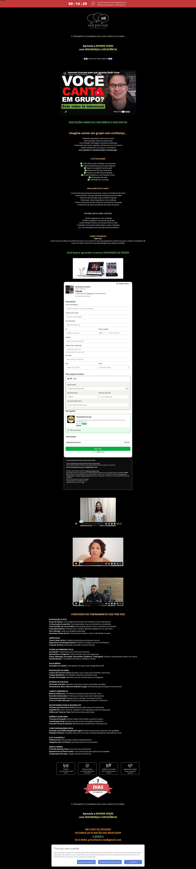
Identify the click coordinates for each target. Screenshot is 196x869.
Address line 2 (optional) (73, 345)
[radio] (68, 378)
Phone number (103, 329)
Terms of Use (122, 474)
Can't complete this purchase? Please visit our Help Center (83, 463)
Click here (89, 293)
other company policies (84, 476)
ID (66, 329)
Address (68, 337)
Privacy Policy (70, 476)
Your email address (72, 305)
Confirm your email (72, 313)
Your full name (70, 321)
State (100, 363)
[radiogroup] (98, 393)
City (67, 363)
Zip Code (68, 355)
